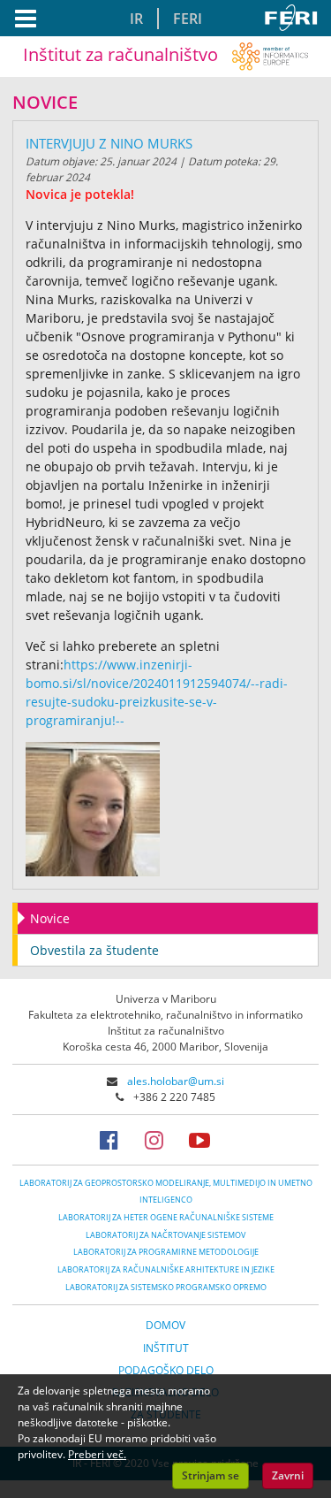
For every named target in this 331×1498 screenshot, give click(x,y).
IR (136, 18)
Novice (50, 918)
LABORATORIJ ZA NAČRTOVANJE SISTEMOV (165, 1235)
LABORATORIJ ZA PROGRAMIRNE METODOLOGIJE (166, 1251)
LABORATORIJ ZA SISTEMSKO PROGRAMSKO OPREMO (166, 1287)
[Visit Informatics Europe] (270, 54)
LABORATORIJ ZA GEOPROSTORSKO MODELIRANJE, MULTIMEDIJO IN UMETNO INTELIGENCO (165, 1191)
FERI (187, 18)
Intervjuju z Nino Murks (109, 143)
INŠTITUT (166, 1348)
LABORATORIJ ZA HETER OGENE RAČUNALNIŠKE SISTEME (166, 1217)
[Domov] (294, 17)
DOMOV (165, 1325)
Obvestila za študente (94, 950)
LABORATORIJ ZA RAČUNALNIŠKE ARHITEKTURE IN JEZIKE (166, 1269)
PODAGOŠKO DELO (166, 1370)
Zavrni (288, 1475)
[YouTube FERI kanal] (210, 1139)
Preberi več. (97, 1454)
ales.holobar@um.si (175, 1081)
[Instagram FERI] (164, 1139)
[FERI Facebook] (119, 1139)
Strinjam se (210, 1475)
